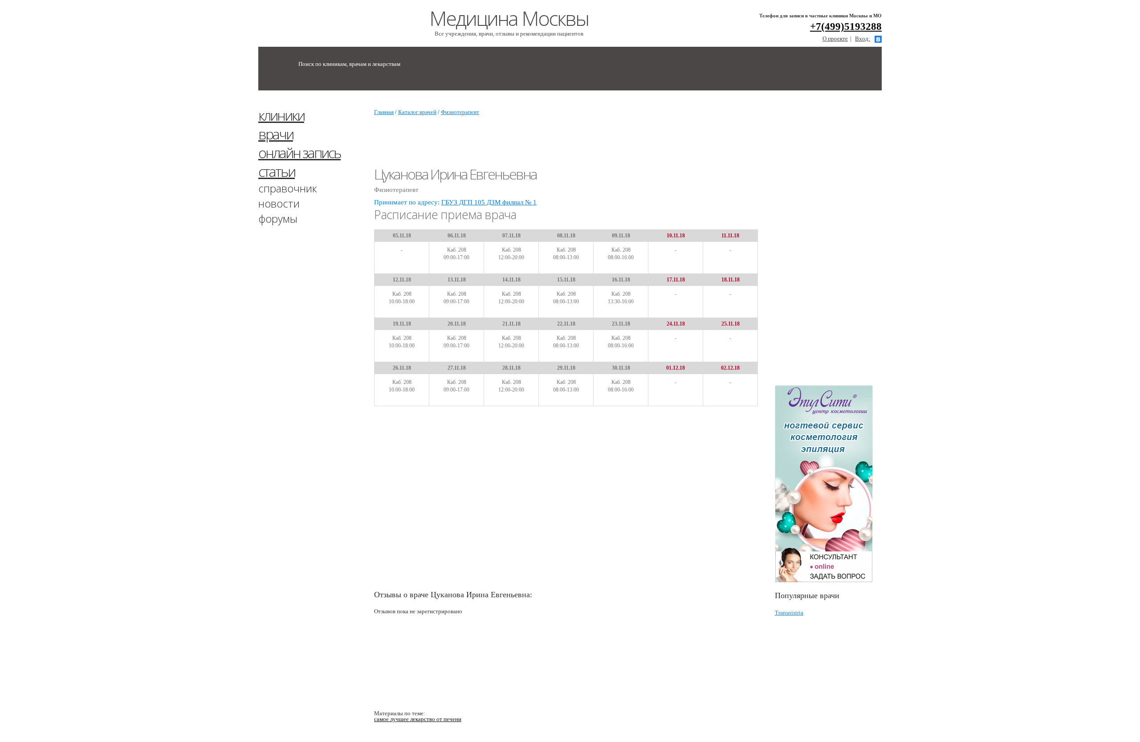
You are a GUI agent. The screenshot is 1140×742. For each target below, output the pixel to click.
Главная (384, 112)
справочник (287, 188)
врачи (275, 133)
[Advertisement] (841, 241)
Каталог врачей (417, 112)
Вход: (862, 38)
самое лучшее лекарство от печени (417, 719)
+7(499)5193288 (846, 26)
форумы (277, 218)
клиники (281, 115)
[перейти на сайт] (828, 484)
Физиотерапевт (460, 112)
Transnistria (789, 612)
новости (279, 203)
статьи (276, 171)
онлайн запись (299, 152)
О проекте (835, 38)
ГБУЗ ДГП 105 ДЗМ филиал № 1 (489, 202)
